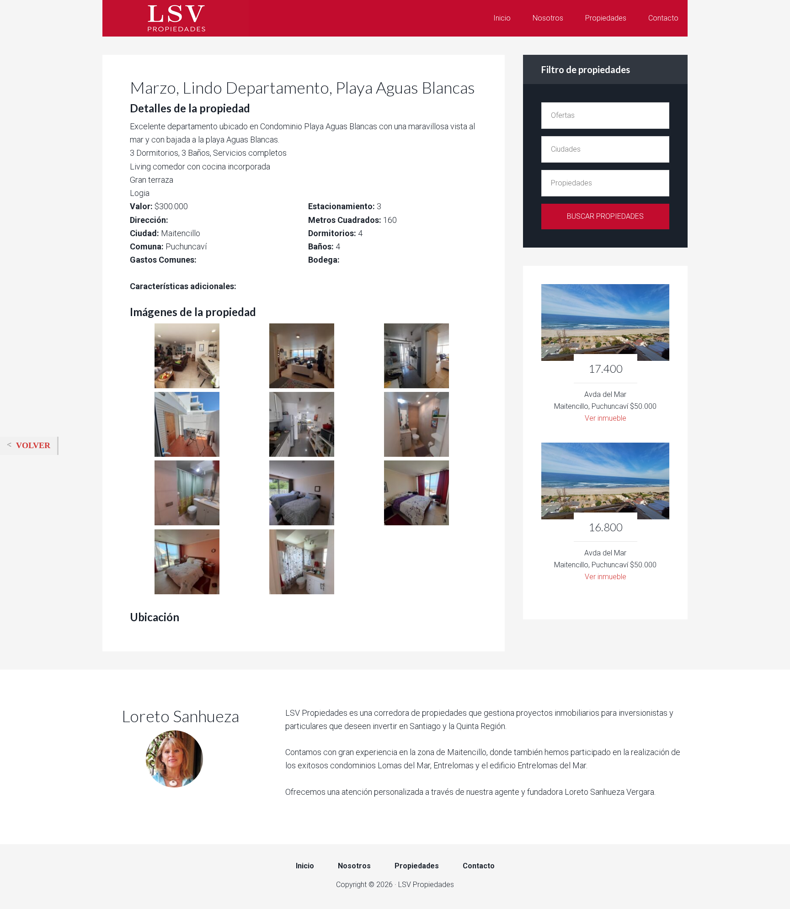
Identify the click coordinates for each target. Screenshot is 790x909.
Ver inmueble (605, 418)
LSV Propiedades (175, 18)
